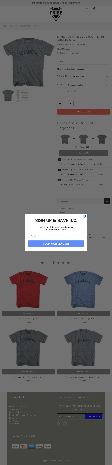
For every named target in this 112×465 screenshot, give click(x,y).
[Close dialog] (84, 216)
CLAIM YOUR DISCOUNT (56, 244)
